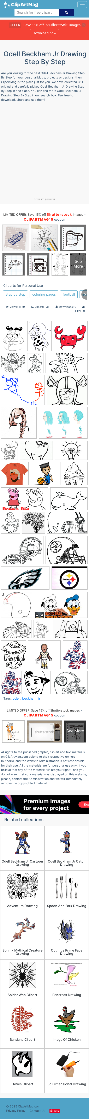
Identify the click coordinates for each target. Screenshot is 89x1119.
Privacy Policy (15, 1110)
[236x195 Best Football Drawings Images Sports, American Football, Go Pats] (67, 392)
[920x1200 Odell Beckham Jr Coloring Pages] (13, 657)
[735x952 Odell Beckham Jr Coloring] (42, 631)
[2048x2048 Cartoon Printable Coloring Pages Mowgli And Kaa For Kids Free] (73, 475)
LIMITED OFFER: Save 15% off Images (43, 215)
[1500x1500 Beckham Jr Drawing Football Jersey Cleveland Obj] (14, 475)
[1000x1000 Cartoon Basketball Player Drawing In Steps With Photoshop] (44, 475)
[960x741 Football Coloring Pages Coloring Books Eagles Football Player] (22, 552)
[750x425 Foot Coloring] (66, 365)
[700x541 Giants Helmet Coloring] (66, 552)
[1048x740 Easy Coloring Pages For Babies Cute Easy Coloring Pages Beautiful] (69, 501)
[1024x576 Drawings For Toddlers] (24, 501)
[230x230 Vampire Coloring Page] (13, 365)
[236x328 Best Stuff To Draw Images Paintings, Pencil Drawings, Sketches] (9, 452)
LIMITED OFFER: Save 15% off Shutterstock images (43, 710)
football (69, 294)
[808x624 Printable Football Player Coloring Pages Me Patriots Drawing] (70, 684)
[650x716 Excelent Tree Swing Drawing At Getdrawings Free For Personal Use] (33, 524)
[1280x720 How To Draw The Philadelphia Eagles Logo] (25, 580)
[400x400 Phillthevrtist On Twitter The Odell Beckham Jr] (37, 684)
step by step (15, 294)
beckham (29, 698)
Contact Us (37, 1110)
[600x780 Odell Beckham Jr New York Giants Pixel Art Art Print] (11, 684)
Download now (44, 33)
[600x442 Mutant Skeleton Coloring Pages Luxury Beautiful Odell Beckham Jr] (16, 631)
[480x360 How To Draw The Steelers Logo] (69, 580)
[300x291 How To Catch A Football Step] (16, 607)
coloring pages (44, 294)
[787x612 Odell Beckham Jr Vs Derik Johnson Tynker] (22, 392)
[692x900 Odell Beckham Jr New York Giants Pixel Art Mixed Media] (75, 656)
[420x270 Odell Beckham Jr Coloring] (70, 631)
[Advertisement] (44, 151)
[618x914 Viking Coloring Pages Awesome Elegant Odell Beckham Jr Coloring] (35, 365)
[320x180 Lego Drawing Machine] (60, 607)
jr (39, 698)
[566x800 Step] (13, 338)
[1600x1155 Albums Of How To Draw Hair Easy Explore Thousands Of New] (63, 424)
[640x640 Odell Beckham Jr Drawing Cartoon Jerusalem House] (44, 657)
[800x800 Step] (70, 338)
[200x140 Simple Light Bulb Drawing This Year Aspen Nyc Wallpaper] (36, 452)
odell (16, 698)
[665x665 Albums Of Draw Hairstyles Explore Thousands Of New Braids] (18, 424)
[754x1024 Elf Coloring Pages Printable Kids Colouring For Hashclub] (10, 524)
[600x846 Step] (39, 338)
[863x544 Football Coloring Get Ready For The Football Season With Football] (67, 524)
